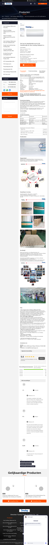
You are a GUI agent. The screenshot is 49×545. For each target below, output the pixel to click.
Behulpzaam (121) (32, 395)
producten (7, 16)
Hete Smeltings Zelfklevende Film (16, 16)
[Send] (46, 543)
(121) (6, 74)
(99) (9, 71)
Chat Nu (10, 94)
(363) (9, 32)
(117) (7, 63)
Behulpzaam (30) (31, 451)
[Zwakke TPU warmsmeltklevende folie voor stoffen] (35, 485)
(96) (9, 37)
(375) (9, 58)
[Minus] (46, 517)
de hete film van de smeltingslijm (27, 461)
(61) (7, 69)
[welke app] (7, 90)
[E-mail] (10, 90)
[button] (8, 489)
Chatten (42, 3)
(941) (9, 27)
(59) (8, 66)
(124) (9, 42)
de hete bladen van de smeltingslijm (27, 466)
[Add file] (25, 543)
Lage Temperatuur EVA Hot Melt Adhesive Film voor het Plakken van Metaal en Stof (12, 496)
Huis (3, 16)
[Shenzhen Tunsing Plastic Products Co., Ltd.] (8, 3)
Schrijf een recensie (42, 359)
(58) (8, 50)
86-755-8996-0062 (43, 0)
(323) (9, 46)
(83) (7, 54)
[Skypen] (4, 90)
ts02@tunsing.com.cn (32, 0)
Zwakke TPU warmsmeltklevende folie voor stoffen (34, 496)
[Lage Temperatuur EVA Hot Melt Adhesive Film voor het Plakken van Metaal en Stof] (13, 485)
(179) (8, 61)
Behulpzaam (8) (31, 421)
